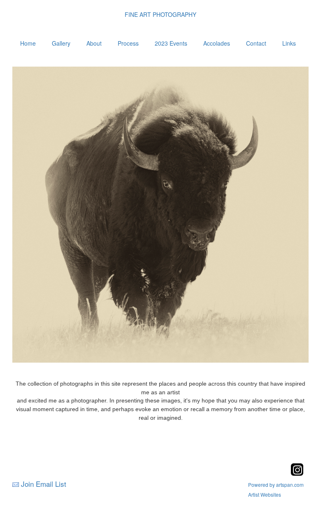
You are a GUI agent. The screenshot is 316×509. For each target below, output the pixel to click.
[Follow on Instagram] (297, 473)
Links (289, 43)
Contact (256, 43)
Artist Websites (264, 494)
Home (28, 43)
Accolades (216, 43)
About (94, 43)
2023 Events (171, 43)
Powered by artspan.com (276, 484)
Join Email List (43, 484)
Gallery (61, 43)
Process (128, 43)
